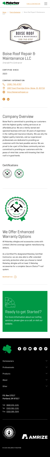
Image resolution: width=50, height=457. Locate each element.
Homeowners (8, 361)
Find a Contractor (33, 4)
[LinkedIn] (8, 100)
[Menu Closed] (45, 3)
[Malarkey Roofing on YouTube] (30, 349)
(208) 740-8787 (14, 84)
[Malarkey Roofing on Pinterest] (45, 349)
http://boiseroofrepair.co (17, 92)
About (5, 380)
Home (4, 12)
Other (5, 386)
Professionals (8, 367)
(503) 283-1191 (12, 408)
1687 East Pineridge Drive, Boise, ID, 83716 (26, 88)
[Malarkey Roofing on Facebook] (19, 349)
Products (6, 373)
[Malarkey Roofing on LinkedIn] (40, 349)
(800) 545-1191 (12, 405)
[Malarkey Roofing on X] (35, 349)
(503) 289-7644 (12, 411)
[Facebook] (4, 100)
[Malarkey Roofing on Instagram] (24, 349)
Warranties (8, 277)
